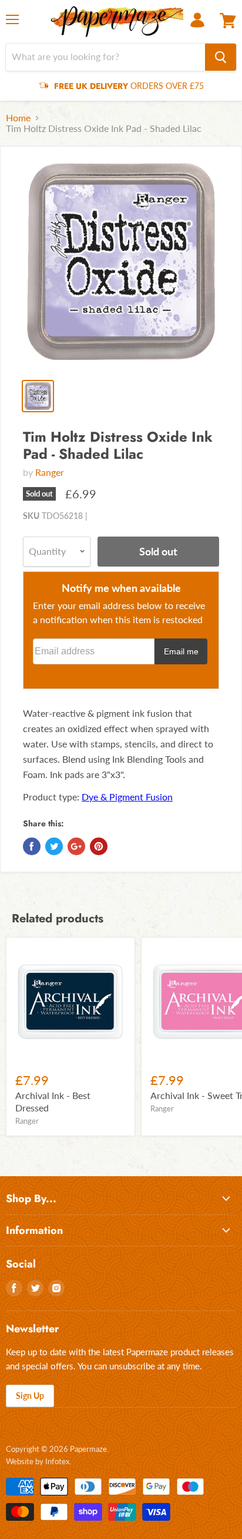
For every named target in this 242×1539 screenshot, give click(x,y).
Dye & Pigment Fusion (127, 796)
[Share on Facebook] (32, 846)
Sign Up (30, 1396)
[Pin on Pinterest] (98, 846)
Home (18, 117)
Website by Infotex (37, 1461)
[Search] (220, 57)
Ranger (49, 472)
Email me (181, 651)
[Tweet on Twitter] (54, 846)
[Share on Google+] (76, 846)
